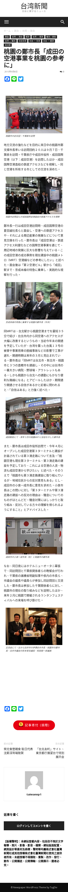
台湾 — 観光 (10, 41)
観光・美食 (51, 36)
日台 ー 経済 (48, 41)
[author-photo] (34, 789)
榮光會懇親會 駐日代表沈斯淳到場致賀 (18, 751)
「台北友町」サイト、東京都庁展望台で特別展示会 (50, 753)
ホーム (7, 30)
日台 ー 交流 (34, 41)
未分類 (8, 45)
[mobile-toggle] (6, 22)
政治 (16, 30)
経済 (27, 36)
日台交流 (22, 41)
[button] (62, 22)
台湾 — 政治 (28, 30)
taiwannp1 (34, 794)
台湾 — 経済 (38, 36)
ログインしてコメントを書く (34, 825)
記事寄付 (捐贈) (37, 725)
